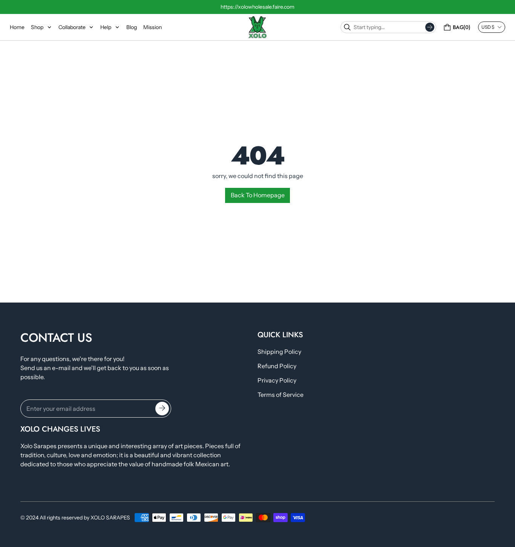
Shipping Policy (279, 351)
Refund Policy (277, 366)
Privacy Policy (277, 380)
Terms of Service (280, 394)
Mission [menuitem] (152, 27)
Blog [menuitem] (131, 27)
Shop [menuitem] (37, 27)
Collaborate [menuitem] (72, 27)
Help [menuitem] (105, 27)
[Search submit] (429, 27)
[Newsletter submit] (162, 408)
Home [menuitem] (17, 27)
